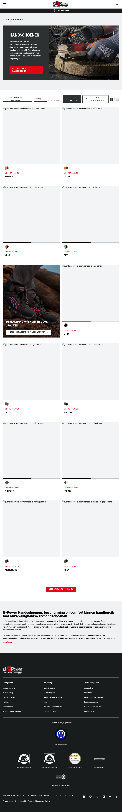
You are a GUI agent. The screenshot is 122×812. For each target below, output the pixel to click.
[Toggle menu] (5, 4)
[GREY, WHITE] (66, 482)
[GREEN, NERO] (66, 247)
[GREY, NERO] (66, 404)
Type (38, 99)
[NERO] (66, 325)
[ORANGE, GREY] (7, 168)
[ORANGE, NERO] (7, 247)
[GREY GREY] (7, 404)
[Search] (117, 4)
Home (5, 19)
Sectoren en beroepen (16, 99)
